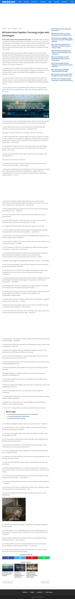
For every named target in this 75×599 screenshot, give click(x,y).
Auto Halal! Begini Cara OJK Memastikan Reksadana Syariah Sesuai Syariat (61, 58)
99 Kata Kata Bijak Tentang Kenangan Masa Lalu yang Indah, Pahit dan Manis (31, 575)
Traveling (56, 1)
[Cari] (72, 1)
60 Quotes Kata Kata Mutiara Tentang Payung (18, 416)
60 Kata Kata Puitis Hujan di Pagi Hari (16, 418)
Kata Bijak (34, 1)
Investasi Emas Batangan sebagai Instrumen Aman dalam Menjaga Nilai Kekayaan (62, 39)
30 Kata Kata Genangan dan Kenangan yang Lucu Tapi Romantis (25, 132)
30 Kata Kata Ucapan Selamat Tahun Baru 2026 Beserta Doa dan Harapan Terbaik (61, 46)
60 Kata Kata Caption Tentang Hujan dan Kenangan (7, 574)
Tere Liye (4, 84)
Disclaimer (39, 592)
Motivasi (64, 1)
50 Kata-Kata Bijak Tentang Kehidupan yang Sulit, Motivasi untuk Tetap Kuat (62, 65)
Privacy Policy (48, 592)
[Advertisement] (37, 15)
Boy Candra (5, 91)
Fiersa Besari (32, 123)
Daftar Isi (26, 1)
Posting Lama (45, 582)
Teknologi (43, 1)
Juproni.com (41, 597)
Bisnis (50, 1)
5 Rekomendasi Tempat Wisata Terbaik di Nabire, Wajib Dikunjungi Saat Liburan (61, 52)
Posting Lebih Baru (7, 582)
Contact (32, 592)
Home (19, 1)
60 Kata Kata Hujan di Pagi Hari (16, 159)
